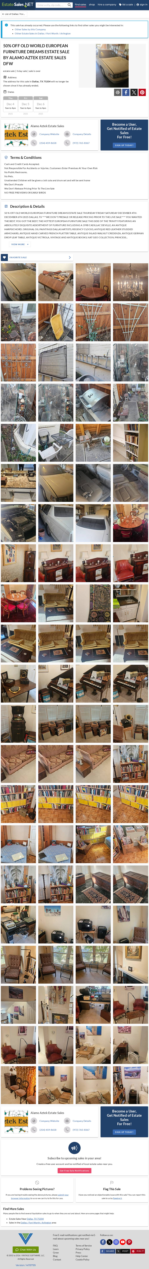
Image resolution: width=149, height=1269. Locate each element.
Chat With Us (28, 1249)
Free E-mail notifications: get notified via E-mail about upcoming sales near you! (74, 1237)
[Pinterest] (129, 1242)
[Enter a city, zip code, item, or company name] (69, 5)
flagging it (117, 1198)
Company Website (49, 134)
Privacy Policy (83, 1249)
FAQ (55, 1245)
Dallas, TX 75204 (35, 1218)
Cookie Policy (82, 1259)
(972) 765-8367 (81, 143)
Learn (56, 1249)
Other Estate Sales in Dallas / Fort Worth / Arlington (43, 33)
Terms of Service (84, 1245)
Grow (56, 1252)
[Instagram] (116, 1242)
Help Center (82, 1256)
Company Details (82, 134)
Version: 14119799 (26, 1265)
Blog (55, 1256)
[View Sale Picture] (18, 282)
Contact (57, 1259)
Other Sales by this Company (30, 29)
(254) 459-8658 (47, 143)
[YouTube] (123, 1242)
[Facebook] (103, 1242)
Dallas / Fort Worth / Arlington (36, 1222)
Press (78, 1252)
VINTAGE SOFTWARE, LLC (32, 1255)
